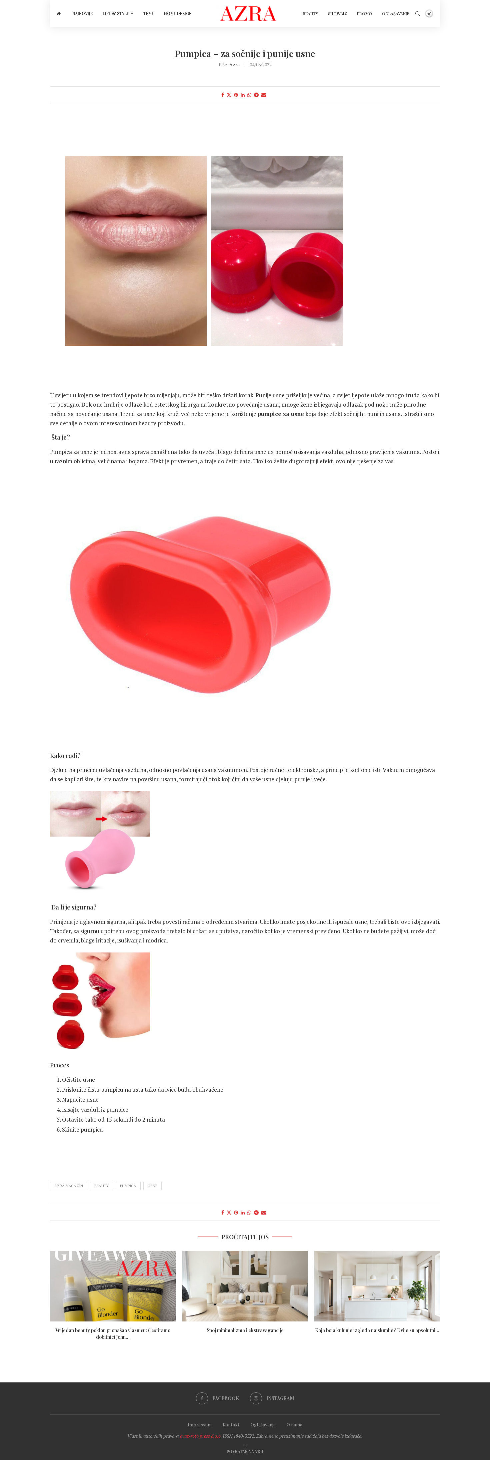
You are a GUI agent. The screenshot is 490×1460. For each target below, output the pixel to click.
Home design (178, 13)
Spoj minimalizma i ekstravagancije (244, 1330)
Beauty (310, 13)
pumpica (128, 1186)
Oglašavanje (395, 13)
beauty (101, 1186)
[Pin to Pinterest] (236, 95)
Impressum (200, 1424)
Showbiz (337, 13)
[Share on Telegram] (256, 95)
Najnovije (82, 13)
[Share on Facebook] (222, 95)
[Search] (417, 13)
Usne (152, 1186)
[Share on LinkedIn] (243, 95)
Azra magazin (68, 1186)
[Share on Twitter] (229, 95)
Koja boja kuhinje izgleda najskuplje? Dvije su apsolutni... (377, 1330)
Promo (364, 13)
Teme (148, 13)
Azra (234, 64)
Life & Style (116, 13)
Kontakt (231, 1424)
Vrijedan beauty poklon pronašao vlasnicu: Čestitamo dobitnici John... (112, 1333)
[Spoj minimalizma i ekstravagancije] (245, 1286)
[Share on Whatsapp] (249, 95)
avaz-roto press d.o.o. (201, 1436)
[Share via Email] (263, 95)
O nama (294, 1424)
